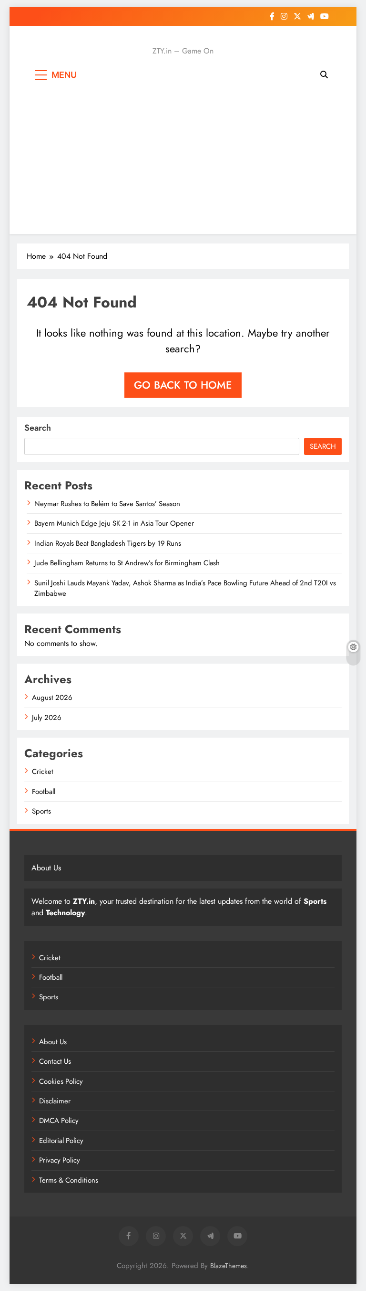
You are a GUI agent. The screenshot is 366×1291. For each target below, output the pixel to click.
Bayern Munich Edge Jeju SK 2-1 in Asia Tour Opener (114, 523)
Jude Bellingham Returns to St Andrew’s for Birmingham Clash (127, 563)
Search (37, 428)
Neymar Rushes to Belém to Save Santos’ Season (107, 503)
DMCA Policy (59, 1120)
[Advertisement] (183, 157)
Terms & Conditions (68, 1180)
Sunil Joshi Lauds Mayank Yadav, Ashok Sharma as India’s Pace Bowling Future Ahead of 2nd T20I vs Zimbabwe (185, 588)
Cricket (42, 771)
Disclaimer (55, 1101)
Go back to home (183, 384)
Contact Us (55, 1061)
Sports (41, 811)
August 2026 (52, 697)
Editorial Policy (61, 1140)
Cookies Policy (61, 1081)
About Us (53, 1042)
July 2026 (46, 717)
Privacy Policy (59, 1160)
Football (43, 791)
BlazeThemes (228, 1265)
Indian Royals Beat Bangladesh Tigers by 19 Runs (107, 543)
